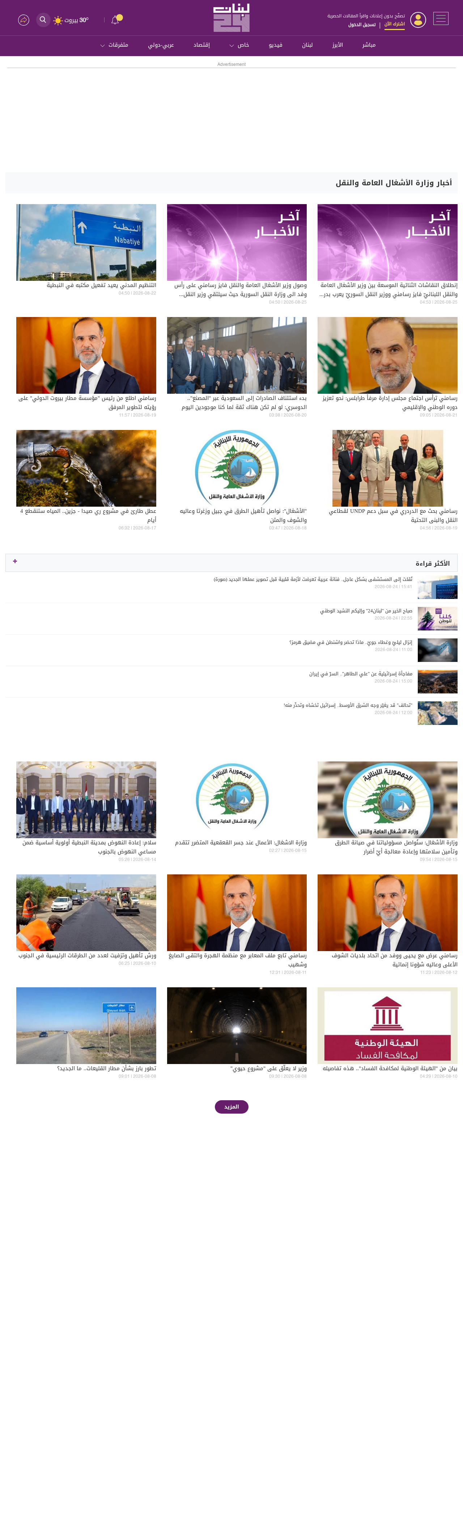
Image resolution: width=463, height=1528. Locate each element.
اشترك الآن (395, 24)
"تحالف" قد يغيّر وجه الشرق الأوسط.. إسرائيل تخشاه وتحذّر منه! (348, 705)
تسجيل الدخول (361, 25)
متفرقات (118, 45)
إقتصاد (202, 45)
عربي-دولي (161, 45)
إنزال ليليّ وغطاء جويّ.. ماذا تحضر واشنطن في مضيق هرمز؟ (350, 642)
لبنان (307, 45)
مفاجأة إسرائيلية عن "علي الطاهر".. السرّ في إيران (360, 674)
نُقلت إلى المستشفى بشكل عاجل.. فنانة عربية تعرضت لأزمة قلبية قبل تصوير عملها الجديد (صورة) (313, 579)
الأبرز (337, 45)
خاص (243, 45)
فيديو (276, 45)
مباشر (369, 45)
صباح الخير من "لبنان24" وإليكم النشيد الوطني (366, 611)
